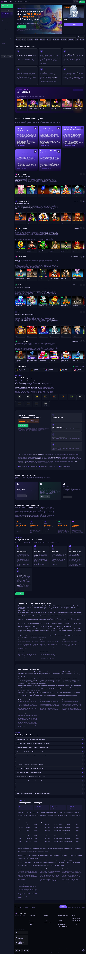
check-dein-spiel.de (61, 924)
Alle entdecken (76, 228)
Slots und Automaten (7, 22)
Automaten (20, 1)
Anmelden (76, 1)
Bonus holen (22, 26)
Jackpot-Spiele (6, 28)
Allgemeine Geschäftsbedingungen (76, 918)
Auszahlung (46, 917)
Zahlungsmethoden (47, 918)
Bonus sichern (23, 425)
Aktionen (30, 1)
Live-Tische (31, 917)
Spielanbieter (31, 922)
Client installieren (67, 496)
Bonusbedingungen (75, 924)
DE (4, 56)
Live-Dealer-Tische (7, 25)
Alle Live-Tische (76, 174)
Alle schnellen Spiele (75, 256)
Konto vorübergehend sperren (63, 926)
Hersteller (81, 36)
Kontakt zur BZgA (61, 922)
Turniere (30, 924)
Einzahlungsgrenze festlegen (63, 918)
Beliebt (11, 1)
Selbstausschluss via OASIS (63, 917)
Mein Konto (6, 52)
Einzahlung (46, 915)
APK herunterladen (44, 496)
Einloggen (7, 10)
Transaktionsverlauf (47, 922)
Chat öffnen (63, 906)
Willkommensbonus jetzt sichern (7, 6)
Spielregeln (74, 925)
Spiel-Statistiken (7, 49)
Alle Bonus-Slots (76, 201)
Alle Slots (77, 311)
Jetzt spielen (19, 593)
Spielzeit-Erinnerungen (62, 920)
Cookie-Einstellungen (76, 922)
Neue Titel (31, 920)
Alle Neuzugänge (75, 341)
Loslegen (82, 1)
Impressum (74, 915)
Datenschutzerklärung (76, 920)
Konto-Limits (46, 920)
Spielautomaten (32, 915)
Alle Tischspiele (76, 284)
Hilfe (10, 56)
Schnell (25, 1)
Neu (15, 1)
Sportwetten (6, 46)
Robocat (5, 1)
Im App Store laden (21, 495)
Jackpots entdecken (78, 89)
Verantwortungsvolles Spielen (63, 915)
